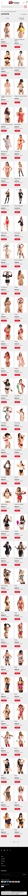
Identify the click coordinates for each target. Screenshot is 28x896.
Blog (2, 863)
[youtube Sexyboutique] (4, 850)
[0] (26, 2)
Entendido (17, 893)
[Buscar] (25, 6)
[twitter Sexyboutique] (10, 850)
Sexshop (3, 861)
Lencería (5, 11)
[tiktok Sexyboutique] (7, 850)
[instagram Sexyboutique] (1, 850)
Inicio (2, 11)
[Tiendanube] (6, 891)
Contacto (3, 865)
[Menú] (1, 2)
